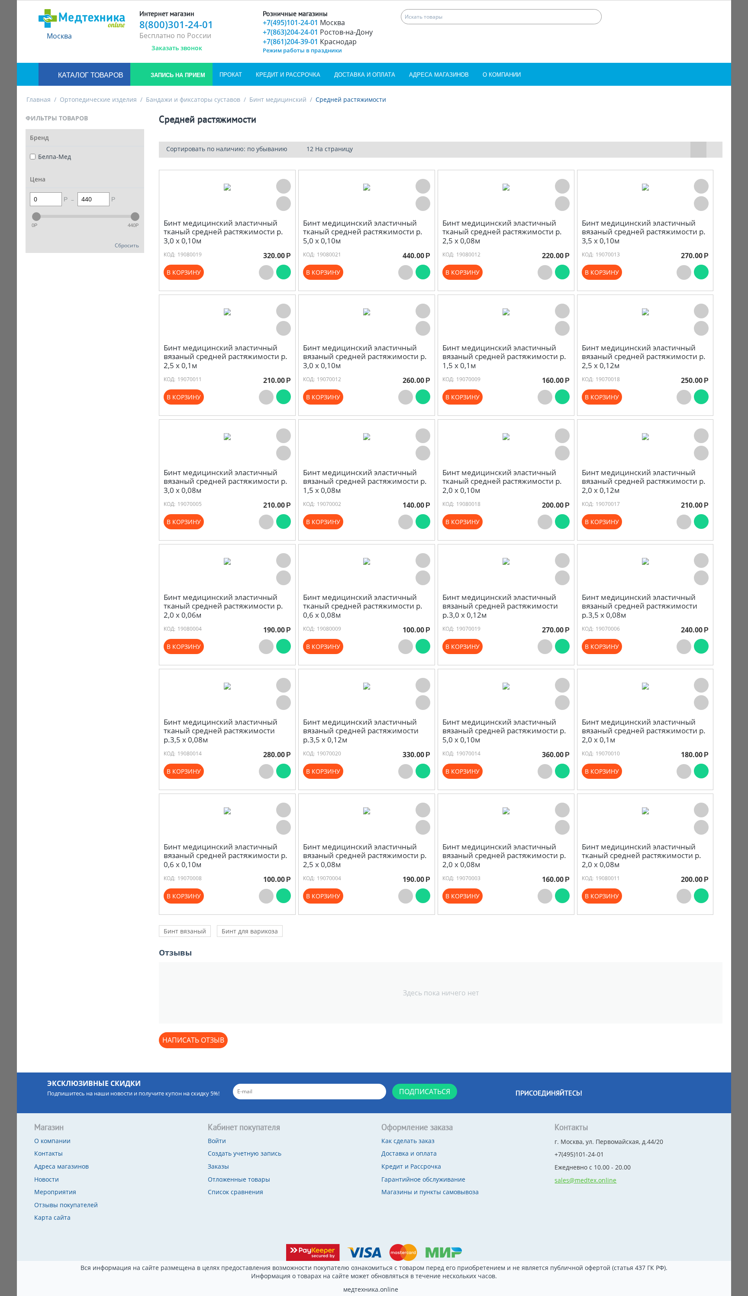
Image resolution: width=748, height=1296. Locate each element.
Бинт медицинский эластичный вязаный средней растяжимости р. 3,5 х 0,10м (644, 232)
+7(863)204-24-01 (318, 32)
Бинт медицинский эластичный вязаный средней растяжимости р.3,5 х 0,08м (639, 606)
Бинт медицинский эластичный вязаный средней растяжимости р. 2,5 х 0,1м (225, 356)
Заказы (218, 1166)
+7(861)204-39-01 (310, 41)
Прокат (230, 74)
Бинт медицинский (277, 99)
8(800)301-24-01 (176, 24)
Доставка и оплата (364, 74)
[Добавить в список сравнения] (283, 203)
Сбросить (127, 245)
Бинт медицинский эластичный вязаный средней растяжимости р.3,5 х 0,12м (361, 731)
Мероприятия (55, 1192)
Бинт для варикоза (250, 931)
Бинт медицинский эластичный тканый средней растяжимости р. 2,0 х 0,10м (502, 481)
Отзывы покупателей (66, 1205)
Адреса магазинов (439, 74)
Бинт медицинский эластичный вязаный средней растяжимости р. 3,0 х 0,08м (225, 481)
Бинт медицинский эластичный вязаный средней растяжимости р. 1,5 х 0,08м (365, 481)
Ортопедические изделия (98, 99)
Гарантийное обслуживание (423, 1179)
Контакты (48, 1153)
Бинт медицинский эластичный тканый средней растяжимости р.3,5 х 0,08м (220, 731)
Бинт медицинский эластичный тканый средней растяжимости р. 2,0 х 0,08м (641, 855)
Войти (217, 1141)
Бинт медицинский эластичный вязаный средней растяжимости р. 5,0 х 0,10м (504, 731)
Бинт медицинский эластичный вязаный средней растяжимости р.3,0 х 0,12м (500, 606)
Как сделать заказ (408, 1141)
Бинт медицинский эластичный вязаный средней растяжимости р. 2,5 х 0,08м (365, 855)
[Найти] (594, 16)
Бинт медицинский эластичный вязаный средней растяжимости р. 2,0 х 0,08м (504, 855)
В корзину (184, 272)
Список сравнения (235, 1192)
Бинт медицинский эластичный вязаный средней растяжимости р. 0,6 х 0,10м (225, 855)
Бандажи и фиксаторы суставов (193, 99)
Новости (46, 1179)
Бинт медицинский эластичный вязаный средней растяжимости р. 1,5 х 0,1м (504, 356)
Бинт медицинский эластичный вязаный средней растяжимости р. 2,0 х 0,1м (644, 731)
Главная (38, 99)
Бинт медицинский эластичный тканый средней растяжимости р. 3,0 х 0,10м (223, 232)
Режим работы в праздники (302, 50)
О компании (502, 74)
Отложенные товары (239, 1179)
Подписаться (424, 1091)
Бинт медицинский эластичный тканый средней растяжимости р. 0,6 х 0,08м (362, 606)
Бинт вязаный (185, 931)
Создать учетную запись (244, 1153)
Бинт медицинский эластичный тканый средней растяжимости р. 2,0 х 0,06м (223, 606)
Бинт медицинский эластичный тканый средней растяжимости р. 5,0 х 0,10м (362, 232)
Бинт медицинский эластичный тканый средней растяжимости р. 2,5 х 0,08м (502, 232)
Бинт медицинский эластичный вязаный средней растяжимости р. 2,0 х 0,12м (644, 481)
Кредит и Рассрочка (288, 74)
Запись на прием (177, 75)
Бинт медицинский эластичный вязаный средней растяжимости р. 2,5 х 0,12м (644, 356)
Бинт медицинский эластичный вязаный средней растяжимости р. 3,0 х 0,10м (365, 356)
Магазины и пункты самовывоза (430, 1192)
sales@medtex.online (585, 1180)
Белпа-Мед (54, 156)
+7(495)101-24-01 (304, 22)
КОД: (169, 254)
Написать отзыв (193, 1040)
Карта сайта (52, 1217)
